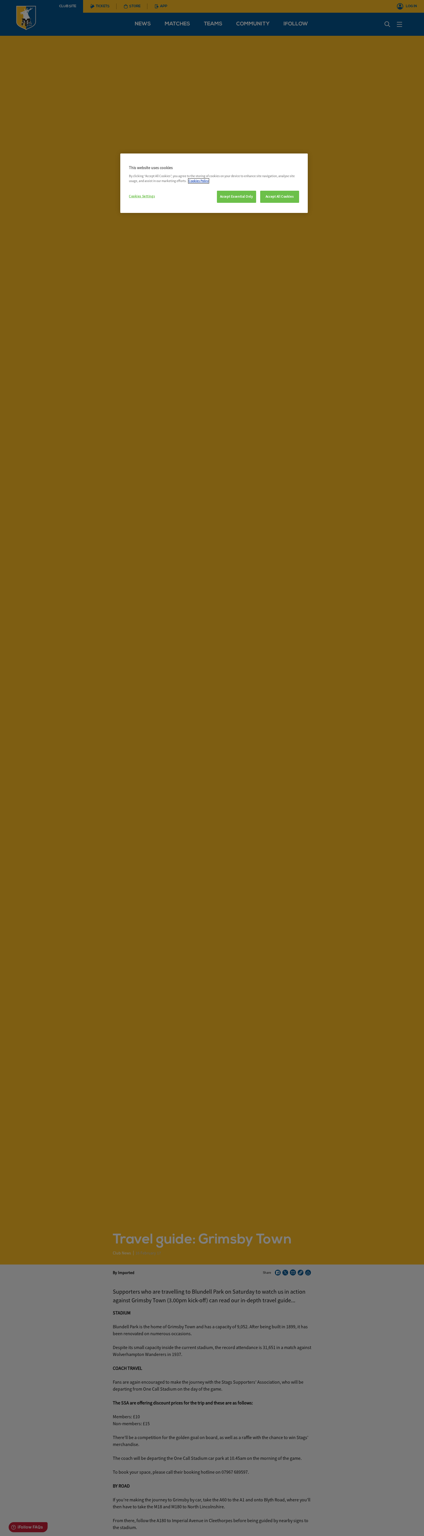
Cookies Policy (199, 181)
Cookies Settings (142, 196)
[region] (214, 183)
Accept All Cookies (280, 196)
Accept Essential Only (236, 196)
